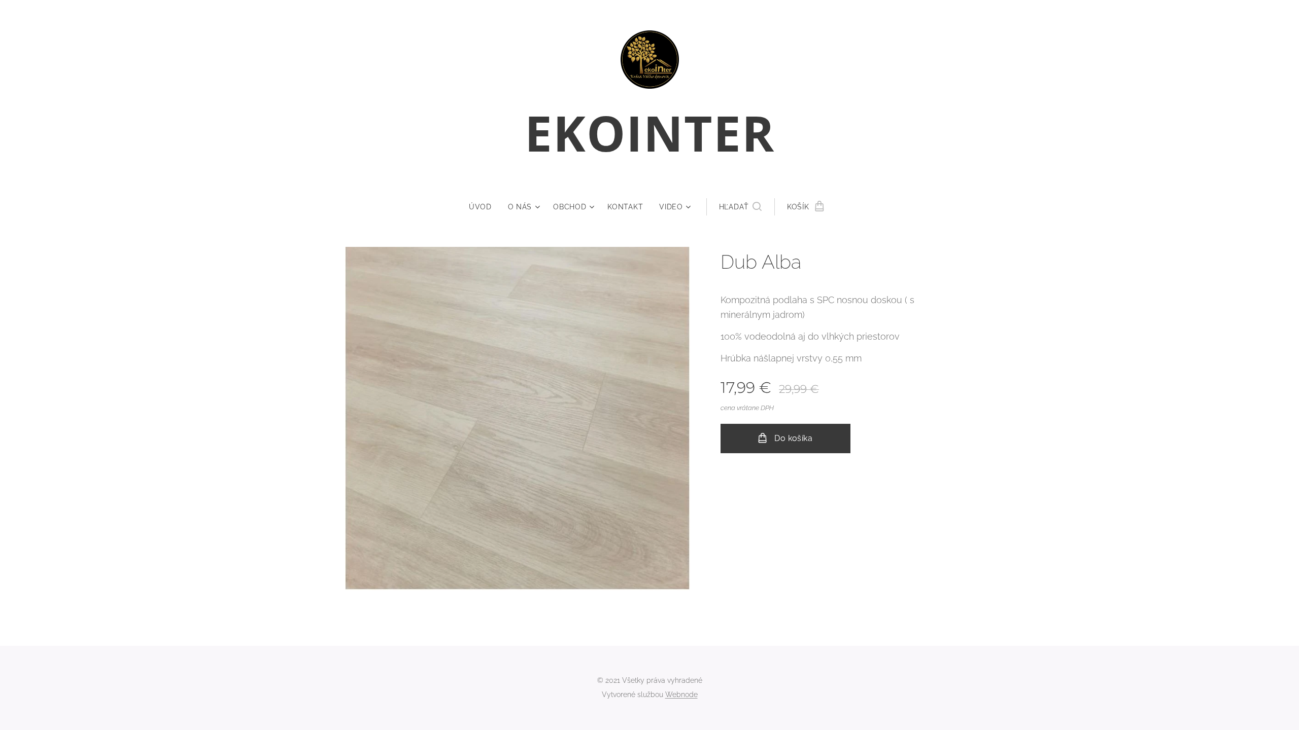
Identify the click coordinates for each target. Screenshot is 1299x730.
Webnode (681, 694)
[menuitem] (484, 207)
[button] (740, 207)
